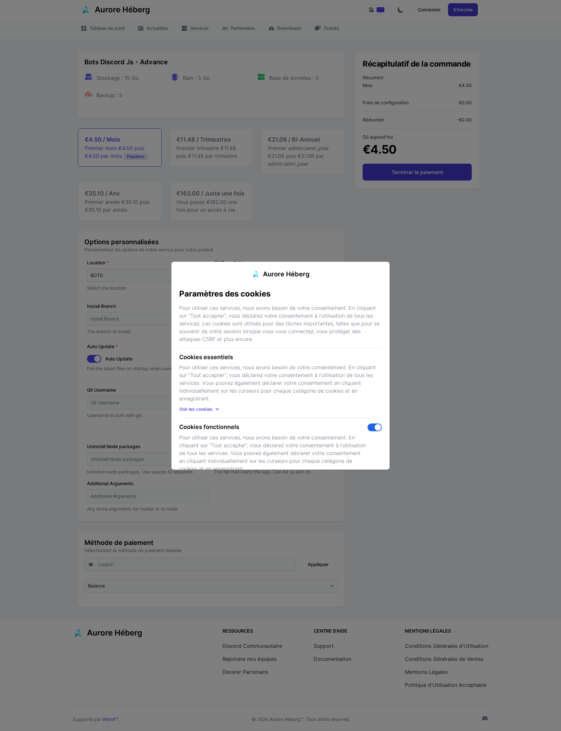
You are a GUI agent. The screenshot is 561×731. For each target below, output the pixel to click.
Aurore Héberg (286, 274)
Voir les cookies (196, 409)
